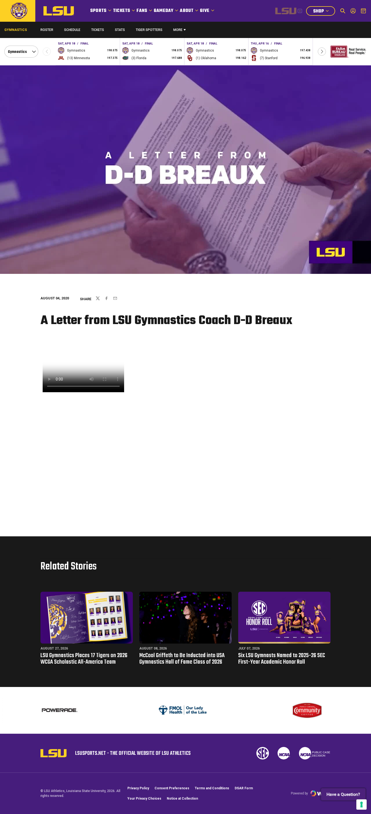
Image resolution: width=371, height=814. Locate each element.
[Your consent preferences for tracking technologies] (361, 804)
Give (204, 10)
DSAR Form (244, 788)
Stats (120, 30)
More (178, 30)
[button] (322, 51)
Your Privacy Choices (144, 798)
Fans (142, 10)
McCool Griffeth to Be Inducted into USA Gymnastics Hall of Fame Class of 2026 (182, 659)
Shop (324, 12)
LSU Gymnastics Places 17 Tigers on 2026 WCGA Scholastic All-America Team (83, 659)
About (186, 10)
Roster (46, 30)
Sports (98, 10)
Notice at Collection (182, 798)
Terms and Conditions (212, 788)
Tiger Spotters (149, 31)
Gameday (163, 10)
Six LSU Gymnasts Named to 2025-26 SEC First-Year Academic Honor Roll (281, 659)
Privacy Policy (138, 788)
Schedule (72, 30)
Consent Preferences (172, 788)
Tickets (121, 10)
